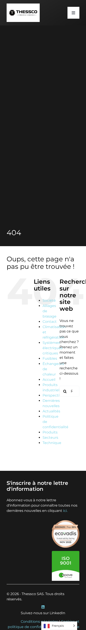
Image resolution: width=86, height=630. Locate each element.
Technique (52, 443)
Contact (50, 322)
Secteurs (50, 437)
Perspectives (54, 395)
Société (49, 300)
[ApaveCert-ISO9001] (65, 553)
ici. (65, 511)
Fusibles (50, 358)
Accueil (49, 379)
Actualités (51, 411)
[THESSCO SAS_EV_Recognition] (65, 522)
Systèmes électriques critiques (52, 348)
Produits (50, 432)
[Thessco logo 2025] (23, 5)
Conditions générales (39, 621)
